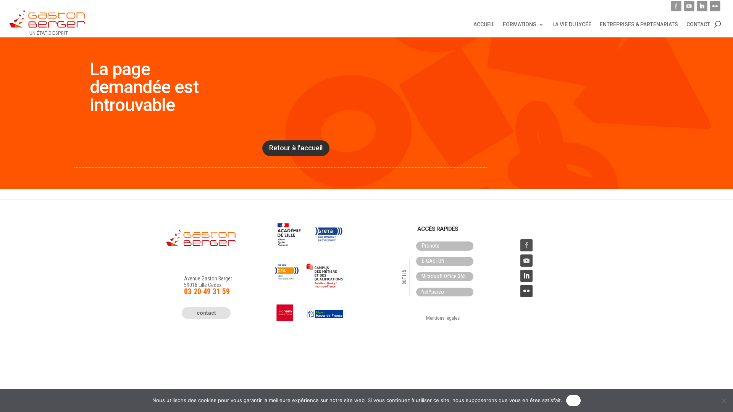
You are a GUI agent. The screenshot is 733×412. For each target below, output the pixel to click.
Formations (519, 24)
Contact (698, 24)
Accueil (483, 24)
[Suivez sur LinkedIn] (702, 6)
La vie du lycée (571, 24)
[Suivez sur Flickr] (715, 6)
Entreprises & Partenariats (639, 24)
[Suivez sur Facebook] (676, 6)
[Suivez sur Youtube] (689, 6)
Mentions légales (443, 318)
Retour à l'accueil (296, 148)
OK (573, 400)
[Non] (723, 400)
